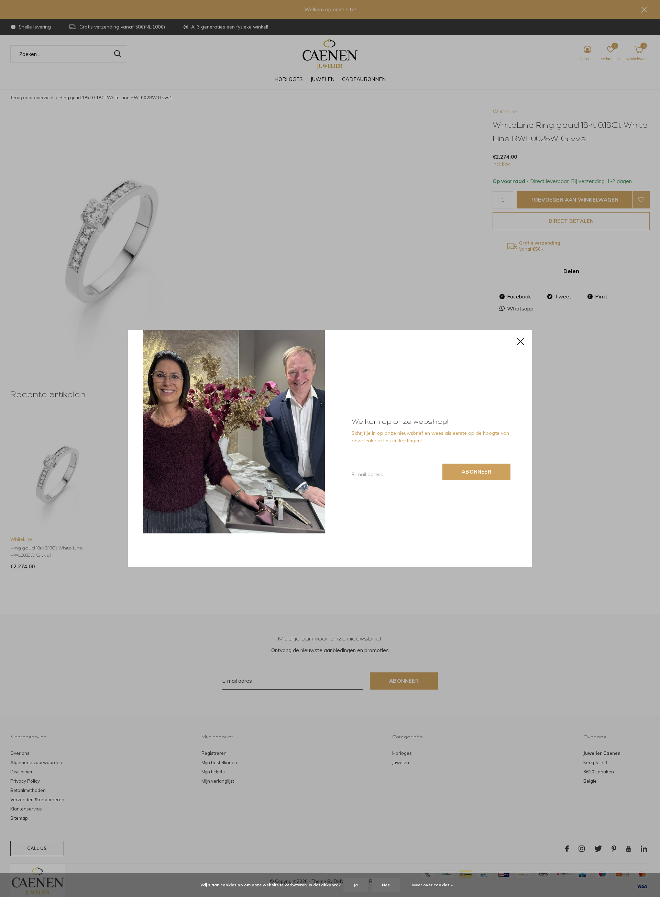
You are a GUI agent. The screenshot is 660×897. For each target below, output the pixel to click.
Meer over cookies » (432, 884)
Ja (356, 884)
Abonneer (476, 471)
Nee (386, 884)
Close (520, 341)
